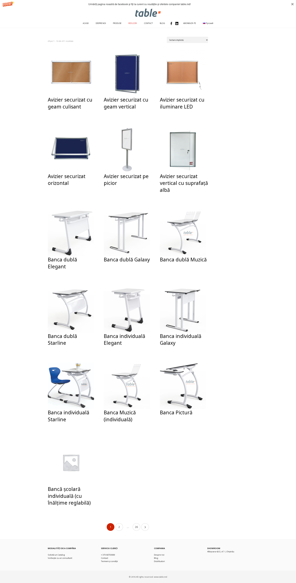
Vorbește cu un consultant (60, 558)
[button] (148, 4)
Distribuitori (159, 561)
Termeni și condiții (109, 561)
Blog (156, 558)
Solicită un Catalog (56, 554)
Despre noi (159, 554)
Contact (104, 558)
